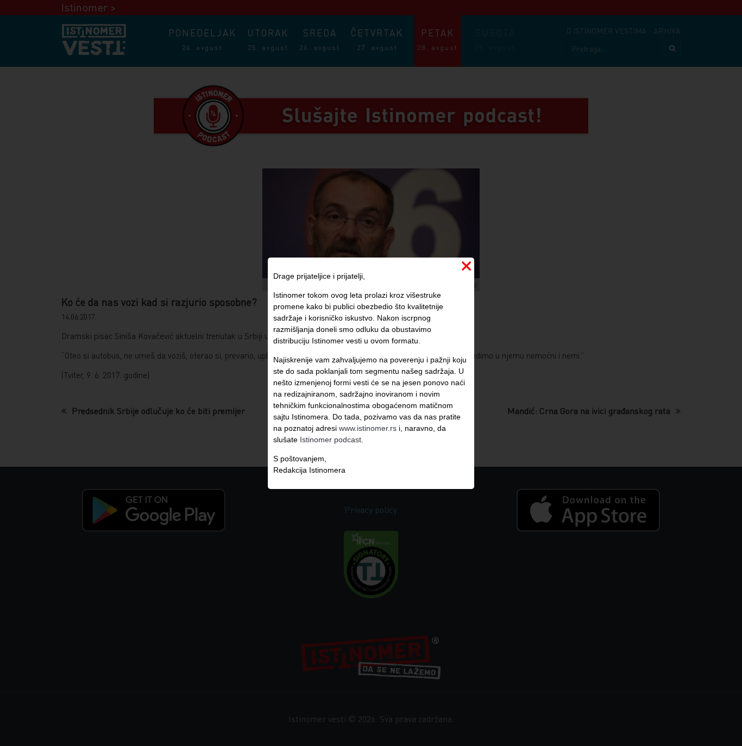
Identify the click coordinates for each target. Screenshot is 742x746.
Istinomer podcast (330, 439)
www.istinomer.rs (368, 428)
